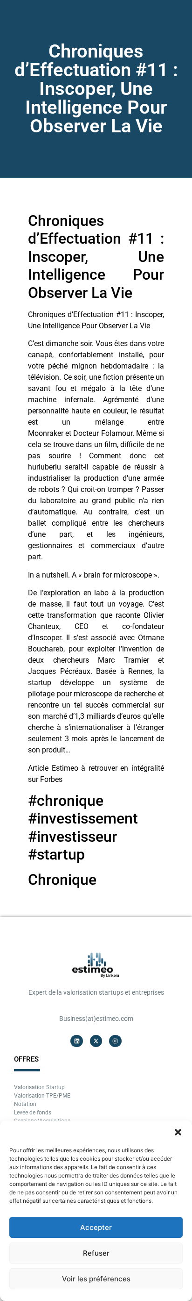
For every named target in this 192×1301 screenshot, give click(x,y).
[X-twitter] (96, 1041)
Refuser (96, 1253)
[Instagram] (115, 1041)
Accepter (96, 1227)
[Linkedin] (76, 1041)
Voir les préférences (96, 1278)
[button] (178, 1132)
